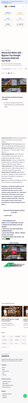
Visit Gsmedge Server (6, 2)
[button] (23, 6)
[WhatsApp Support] (25, 396)
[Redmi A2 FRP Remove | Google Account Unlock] (11, 311)
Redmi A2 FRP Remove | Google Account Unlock (10, 320)
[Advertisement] (14, 38)
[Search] (26, 6)
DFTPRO (8, 222)
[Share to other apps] (14, 73)
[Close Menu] (26, 2)
